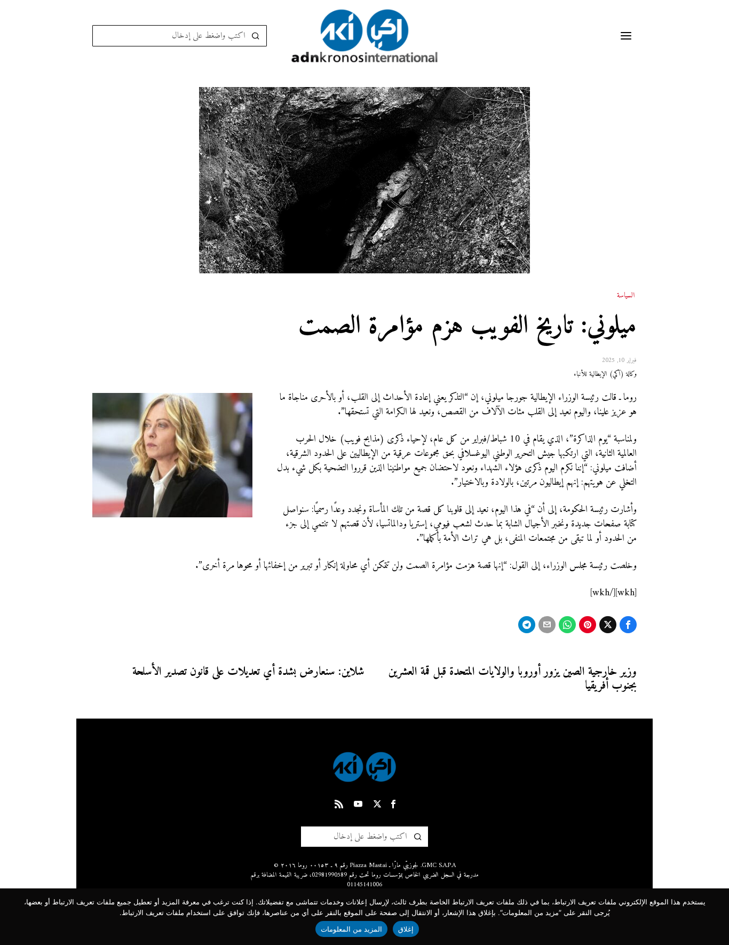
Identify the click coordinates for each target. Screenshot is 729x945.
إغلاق (406, 929)
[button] (256, 35)
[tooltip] (628, 624)
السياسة (626, 295)
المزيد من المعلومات (352, 929)
